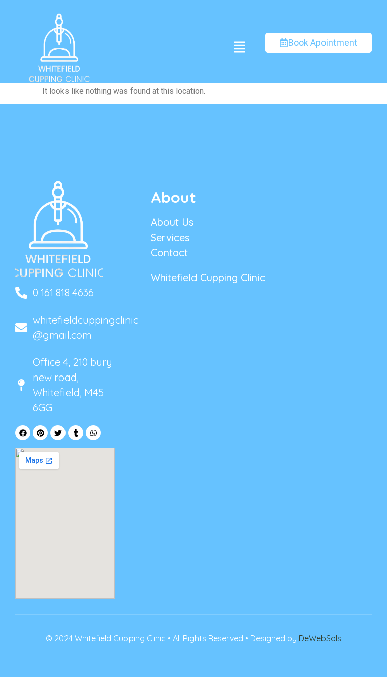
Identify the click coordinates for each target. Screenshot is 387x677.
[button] (239, 48)
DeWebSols (320, 638)
